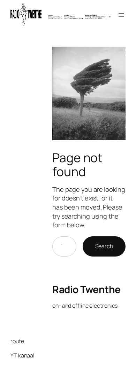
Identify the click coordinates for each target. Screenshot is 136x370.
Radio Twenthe (86, 289)
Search (104, 246)
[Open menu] (121, 15)
